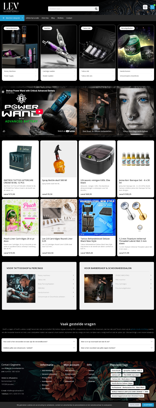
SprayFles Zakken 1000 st (133, 371)
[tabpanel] (39, 111)
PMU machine (120, 280)
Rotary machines (44, 275)
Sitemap (92, 381)
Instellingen (134, 405)
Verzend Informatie (49, 374)
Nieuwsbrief (69, 381)
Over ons (45, 18)
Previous (84, 111)
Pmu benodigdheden (123, 288)
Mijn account (70, 370)
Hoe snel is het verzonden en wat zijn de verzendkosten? (25, 341)
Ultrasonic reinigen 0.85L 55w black (95, 181)
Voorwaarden (47, 381)
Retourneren (93, 378)
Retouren (45, 385)
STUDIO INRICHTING (122, 275)
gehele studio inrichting (139, 329)
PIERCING (41, 288)
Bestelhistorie (70, 374)
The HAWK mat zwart (132, 375)
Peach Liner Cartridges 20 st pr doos (19, 240)
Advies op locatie (32, 18)
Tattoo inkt (42, 280)
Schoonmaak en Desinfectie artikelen (51, 297)
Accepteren (148, 405)
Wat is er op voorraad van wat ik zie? (95, 341)
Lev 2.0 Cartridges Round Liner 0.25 (57, 240)
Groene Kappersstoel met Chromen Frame (127, 396)
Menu (106, 9)
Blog (53, 18)
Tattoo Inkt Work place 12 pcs (123, 379)
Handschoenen (43, 292)
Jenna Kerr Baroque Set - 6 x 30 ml (134, 181)
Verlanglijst (69, 378)
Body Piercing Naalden (46, 284)
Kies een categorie (13, 18)
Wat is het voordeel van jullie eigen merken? (98, 348)
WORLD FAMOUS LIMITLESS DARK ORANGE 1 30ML (130, 392)
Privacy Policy (47, 378)
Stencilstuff (116, 371)
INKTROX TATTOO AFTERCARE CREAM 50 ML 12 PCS (18, 181)
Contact (92, 374)
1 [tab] (40, 132)
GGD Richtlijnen (47, 370)
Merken (60, 18)
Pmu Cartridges (121, 284)
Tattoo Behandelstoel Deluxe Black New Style (95, 240)
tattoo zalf (116, 375)
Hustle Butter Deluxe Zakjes (122, 383)
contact (69, 18)
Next (149, 111)
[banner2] (98, 288)
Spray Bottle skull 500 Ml (54, 180)
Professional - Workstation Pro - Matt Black (128, 387)
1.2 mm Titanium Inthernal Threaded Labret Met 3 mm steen (133, 241)
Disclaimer (46, 389)
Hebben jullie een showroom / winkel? (18, 348)
